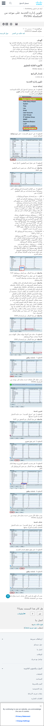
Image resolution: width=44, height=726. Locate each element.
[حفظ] (18, 24)
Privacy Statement (23, 716)
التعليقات (20, 614)
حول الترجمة (4, 33)
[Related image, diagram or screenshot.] (30, 131)
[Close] (40, 706)
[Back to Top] (8, 596)
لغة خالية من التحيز (18, 33)
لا (32, 614)
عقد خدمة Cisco (30, 628)
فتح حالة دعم (38, 624)
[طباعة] (3, 24)
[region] (22, 714)
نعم (40, 614)
